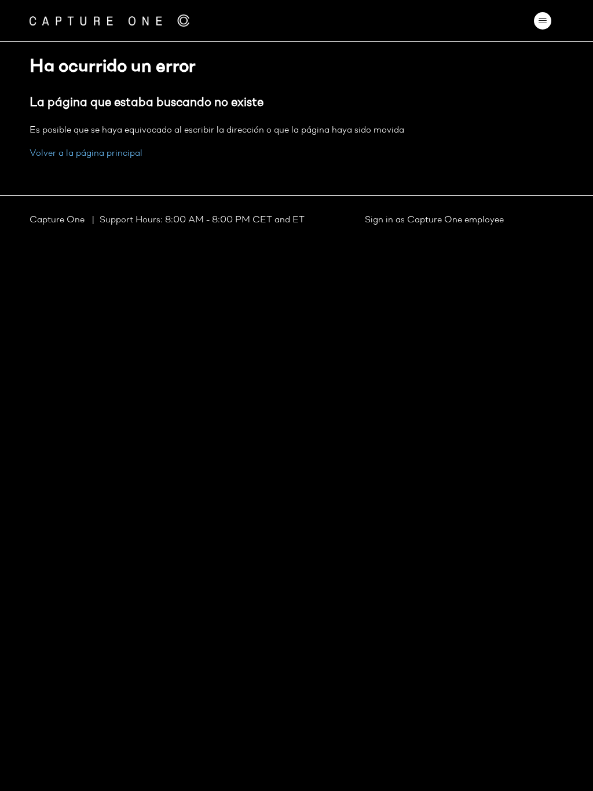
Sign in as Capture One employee (434, 220)
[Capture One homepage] (109, 20)
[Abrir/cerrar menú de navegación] (542, 21)
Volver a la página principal (86, 153)
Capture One (58, 220)
